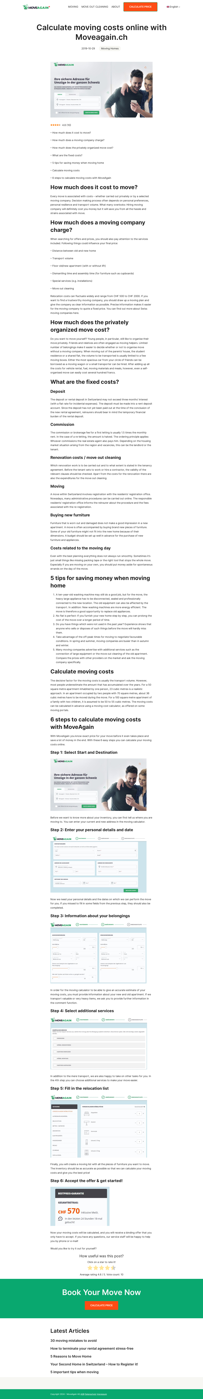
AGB (82, 1394)
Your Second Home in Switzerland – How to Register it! (94, 1364)
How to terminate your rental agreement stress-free (91, 1348)
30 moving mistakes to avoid (73, 1341)
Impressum (102, 1394)
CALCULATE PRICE (140, 6)
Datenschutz (90, 1394)
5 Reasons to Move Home (70, 1356)
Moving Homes (110, 48)
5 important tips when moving (74, 1372)
